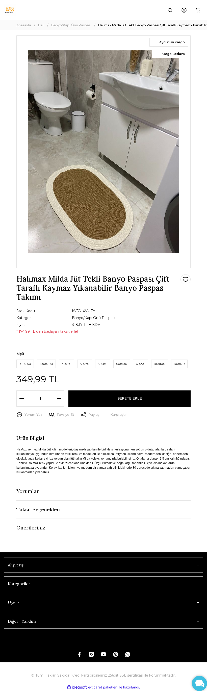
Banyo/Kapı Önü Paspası (93, 317)
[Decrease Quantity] (22, 398)
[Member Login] (184, 10)
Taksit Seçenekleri (38, 509)
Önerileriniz (30, 527)
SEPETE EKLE (129, 398)
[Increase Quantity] (59, 398)
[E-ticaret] (103, 687)
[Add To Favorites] (185, 279)
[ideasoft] (77, 687)
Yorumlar (27, 491)
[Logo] (10, 10)
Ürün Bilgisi (30, 438)
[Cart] (198, 10)
